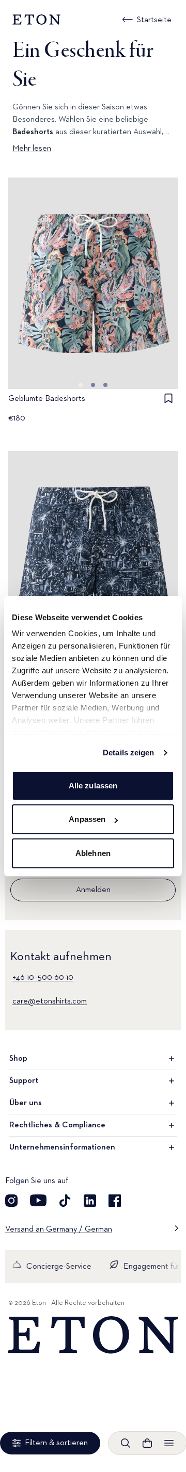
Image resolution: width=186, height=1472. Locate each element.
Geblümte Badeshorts (46, 399)
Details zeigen (128, 752)
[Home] (93, 1335)
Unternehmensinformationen (62, 1147)
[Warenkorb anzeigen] (147, 1443)
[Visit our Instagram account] (11, 1200)
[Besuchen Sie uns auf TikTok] (65, 1200)
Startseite (154, 20)
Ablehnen (93, 853)
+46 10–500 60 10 (42, 978)
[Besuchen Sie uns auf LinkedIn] (90, 1200)
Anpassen (87, 819)
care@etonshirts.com (49, 1001)
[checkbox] (168, 398)
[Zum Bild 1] (93, 385)
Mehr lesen (31, 148)
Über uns (25, 1103)
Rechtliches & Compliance (57, 1125)
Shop (18, 1059)
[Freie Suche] (125, 1443)
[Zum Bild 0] (81, 385)
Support (23, 1081)
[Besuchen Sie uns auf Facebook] (115, 1200)
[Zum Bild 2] (105, 385)
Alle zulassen (93, 785)
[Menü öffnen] (169, 1443)
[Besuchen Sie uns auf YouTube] (38, 1200)
